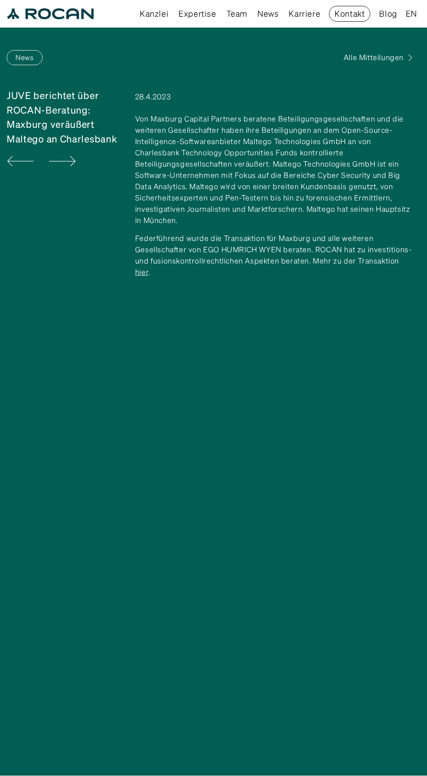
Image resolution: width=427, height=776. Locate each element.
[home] (50, 13)
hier (141, 272)
